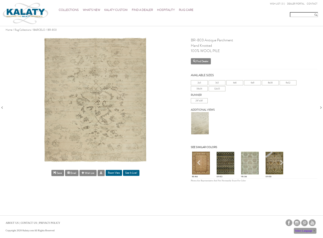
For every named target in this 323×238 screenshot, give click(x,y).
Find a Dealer (142, 10)
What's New (91, 10)
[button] (199, 164)
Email (73, 173)
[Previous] (2, 106)
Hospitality (166, 10)
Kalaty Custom (116, 10)
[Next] (320, 106)
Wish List (89, 173)
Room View (114, 173)
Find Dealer (202, 61)
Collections (69, 10)
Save (59, 173)
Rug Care (186, 10)
